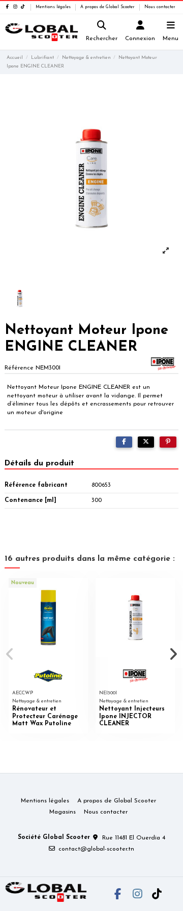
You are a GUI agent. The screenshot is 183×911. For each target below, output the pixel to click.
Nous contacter (159, 7)
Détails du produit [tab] (39, 463)
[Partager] (124, 442)
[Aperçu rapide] (80, 592)
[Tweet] (146, 442)
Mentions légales (54, 7)
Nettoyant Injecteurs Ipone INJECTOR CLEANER (132, 716)
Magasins (62, 812)
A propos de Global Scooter (108, 7)
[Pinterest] (168, 442)
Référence (19, 368)
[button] (10, 654)
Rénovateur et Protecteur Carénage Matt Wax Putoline (45, 716)
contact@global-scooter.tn (96, 849)
